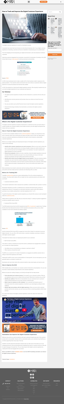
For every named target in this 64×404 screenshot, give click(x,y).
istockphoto (12, 359)
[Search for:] (55, 11)
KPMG (7, 78)
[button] (29, 2)
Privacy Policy (26, 398)
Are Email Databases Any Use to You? (53, 21)
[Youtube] (31, 377)
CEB (7, 228)
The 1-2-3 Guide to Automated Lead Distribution (54, 30)
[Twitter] (33, 374)
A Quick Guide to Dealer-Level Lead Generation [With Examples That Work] (61, 32)
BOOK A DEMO (43, 1)
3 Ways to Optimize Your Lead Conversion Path (61, 21)
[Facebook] (31, 374)
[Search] (60, 12)
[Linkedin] (33, 377)
